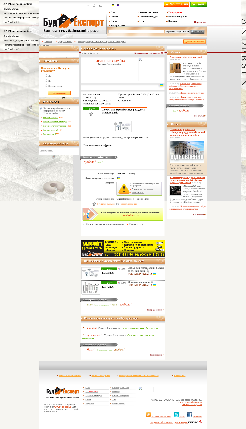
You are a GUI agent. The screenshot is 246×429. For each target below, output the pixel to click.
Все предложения (155, 310)
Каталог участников (149, 12)
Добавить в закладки (105, 204)
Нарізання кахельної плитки (192, 93)
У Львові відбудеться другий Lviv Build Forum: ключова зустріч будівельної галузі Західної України (187, 180)
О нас (113, 12)
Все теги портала (50, 117)
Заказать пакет (138, 192)
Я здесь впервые (55, 86)
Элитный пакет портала (70, 375)
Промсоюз (91, 328)
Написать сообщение (128, 204)
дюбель (89, 162)
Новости (114, 17)
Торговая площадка (149, 17)
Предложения (65, 41)
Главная (48, 41)
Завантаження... (46, 151)
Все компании (156, 355)
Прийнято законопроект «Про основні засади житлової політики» (187, 207)
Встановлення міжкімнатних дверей (186, 57)
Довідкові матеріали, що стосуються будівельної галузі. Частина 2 (186, 98)
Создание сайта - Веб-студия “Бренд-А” (169, 422)
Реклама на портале (177, 17)
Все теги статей (49, 134)
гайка (114, 305)
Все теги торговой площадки (55, 122)
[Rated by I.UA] (146, 391)
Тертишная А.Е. (94, 335)
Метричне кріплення (139, 282)
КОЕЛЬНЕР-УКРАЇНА (109, 61)
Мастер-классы (118, 25)
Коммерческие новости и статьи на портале (138, 375)
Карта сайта (179, 375)
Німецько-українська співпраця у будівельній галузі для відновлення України (187, 132)
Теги (142, 21)
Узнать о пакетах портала (142, 189)
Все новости (198, 215)
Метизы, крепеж (136, 224)
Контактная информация (190, 402)
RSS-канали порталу (161, 416)
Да (49, 76)
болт (89, 305)
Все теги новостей (50, 130)
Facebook (197, 416)
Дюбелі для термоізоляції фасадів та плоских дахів (101, 41)
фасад (99, 162)
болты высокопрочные (101, 305)
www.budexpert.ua (131, 215)
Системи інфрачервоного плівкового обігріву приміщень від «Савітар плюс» (185, 86)
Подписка (172, 21)
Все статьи (199, 116)
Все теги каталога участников (55, 126)
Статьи (114, 21)
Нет (50, 81)
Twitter (182, 416)
